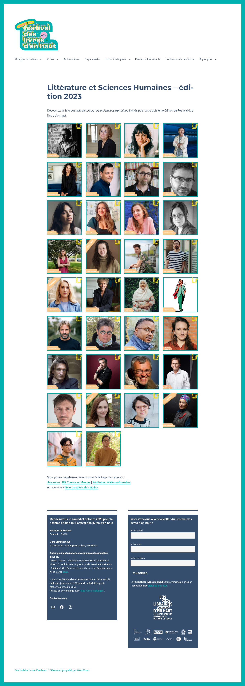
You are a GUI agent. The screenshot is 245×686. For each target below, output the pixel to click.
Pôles (50, 59)
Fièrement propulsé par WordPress (69, 670)
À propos (205, 59)
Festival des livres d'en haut (30, 670)
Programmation (26, 59)
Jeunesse (53, 482)
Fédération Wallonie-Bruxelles (112, 482)
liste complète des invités (81, 487)
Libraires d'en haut (157, 585)
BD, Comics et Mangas (76, 482)
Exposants (92, 59)
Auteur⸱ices (71, 59)
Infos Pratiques (115, 59)
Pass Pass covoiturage (91, 590)
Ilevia (65, 572)
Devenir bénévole (148, 59)
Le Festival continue (180, 59)
